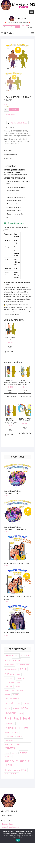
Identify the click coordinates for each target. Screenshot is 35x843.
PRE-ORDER (21, 141)
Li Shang (26, 703)
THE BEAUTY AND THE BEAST (17, 762)
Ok (18, 840)
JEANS (24, 131)
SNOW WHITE (9, 740)
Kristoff (18, 703)
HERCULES (9, 690)
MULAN (16, 708)
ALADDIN (25, 655)
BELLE (23, 669)
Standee (7, 753)
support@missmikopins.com (10, 827)
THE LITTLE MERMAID (16, 769)
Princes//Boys (8, 136)
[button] (9, 114)
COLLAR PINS (9, 682)
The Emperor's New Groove (22, 136)
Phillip (21, 713)
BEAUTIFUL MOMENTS (23, 665)
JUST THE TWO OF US (13, 698)
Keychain (9, 703)
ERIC (19, 682)
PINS (10, 133)
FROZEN (17, 686)
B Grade (10, 139)
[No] (33, 836)
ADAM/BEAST (11, 655)
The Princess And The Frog (11, 773)
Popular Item (25, 133)
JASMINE (20, 690)
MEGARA (7, 708)
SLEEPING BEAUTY (13, 736)
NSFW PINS (10, 713)
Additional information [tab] (11, 154)
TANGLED (8, 757)
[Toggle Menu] (31, 12)
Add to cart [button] (10, 347)
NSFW (24, 708)
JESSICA (15, 695)
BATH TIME (9, 664)
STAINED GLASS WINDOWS (13, 746)
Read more (10, 430)
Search (17, 26)
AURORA (16, 660)
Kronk (5, 133)
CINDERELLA (20, 678)
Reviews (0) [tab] (7, 158)
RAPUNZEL (15, 733)
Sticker (23, 752)
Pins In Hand (16, 133)
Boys (15, 139)
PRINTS (7, 732)
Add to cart (14, 110)
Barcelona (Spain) (7, 824)
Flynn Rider (8, 686)
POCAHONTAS (9, 723)
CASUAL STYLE (9, 678)
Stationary (15, 753)
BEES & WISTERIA (11, 669)
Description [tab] (7, 150)
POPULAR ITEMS (16, 728)
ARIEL (7, 660)
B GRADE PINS (16, 131)
